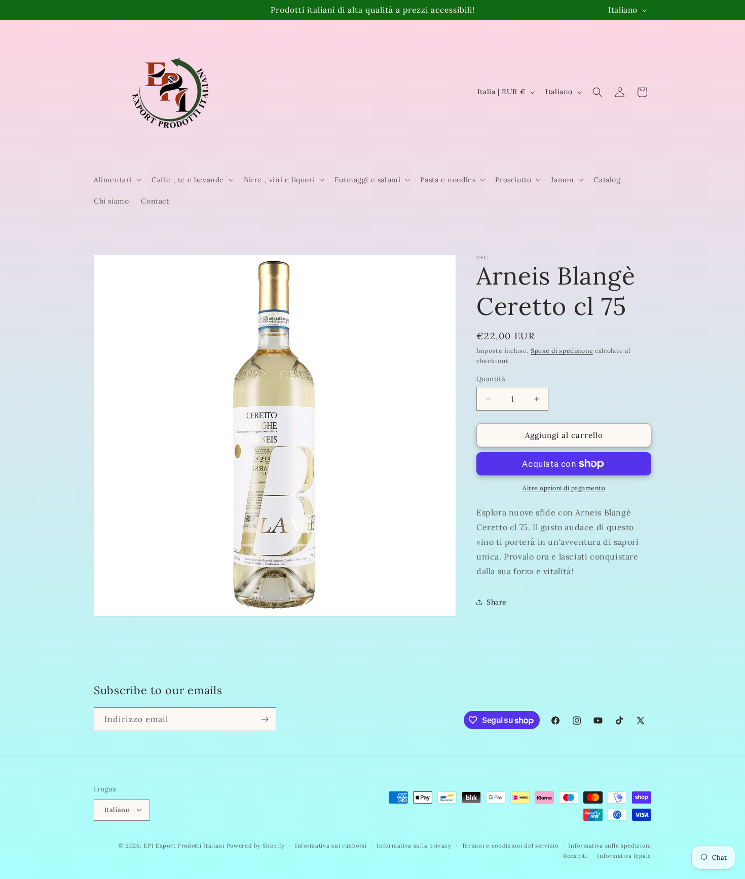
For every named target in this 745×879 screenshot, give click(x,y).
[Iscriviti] (264, 719)
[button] (116, 179)
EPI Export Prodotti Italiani (184, 845)
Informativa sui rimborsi (331, 845)
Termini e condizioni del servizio (510, 845)
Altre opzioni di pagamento (564, 488)
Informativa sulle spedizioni (609, 845)
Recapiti (575, 855)
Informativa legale (624, 855)
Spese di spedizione (562, 350)
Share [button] (497, 601)
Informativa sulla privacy (414, 845)
